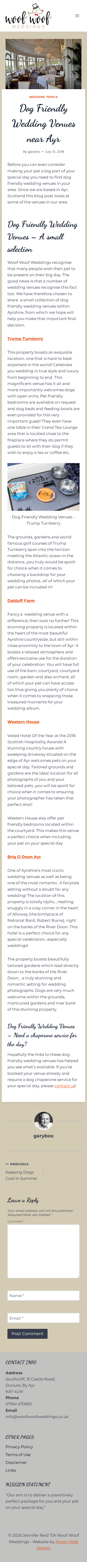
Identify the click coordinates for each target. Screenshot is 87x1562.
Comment (16, 1221)
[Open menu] (77, 15)
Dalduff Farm (21, 600)
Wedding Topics (43, 97)
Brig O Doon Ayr (24, 856)
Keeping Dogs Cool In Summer (21, 1171)
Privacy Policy (19, 1447)
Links (11, 1470)
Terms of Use (18, 1454)
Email (16, 1318)
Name (17, 1295)
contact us (65, 1085)
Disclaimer (16, 1462)
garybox (34, 151)
